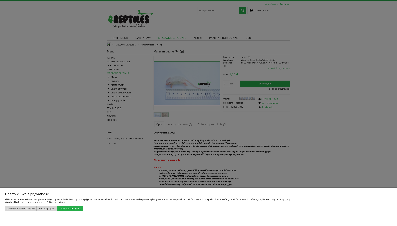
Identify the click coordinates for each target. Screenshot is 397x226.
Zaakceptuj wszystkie (70, 208)
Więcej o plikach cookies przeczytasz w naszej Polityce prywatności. (35, 202)
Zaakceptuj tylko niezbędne (21, 208)
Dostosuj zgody (47, 208)
